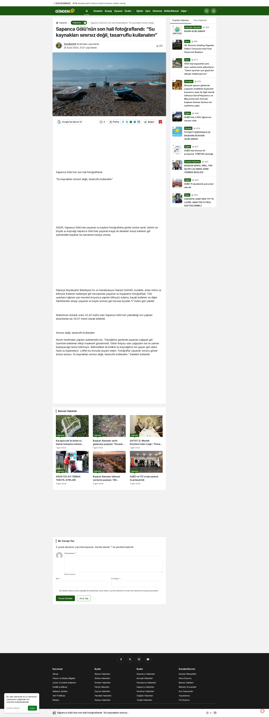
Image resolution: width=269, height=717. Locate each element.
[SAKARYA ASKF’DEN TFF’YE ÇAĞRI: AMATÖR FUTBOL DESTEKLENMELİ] (193, 199)
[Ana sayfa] (86, 11)
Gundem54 (70, 44)
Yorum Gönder (65, 598)
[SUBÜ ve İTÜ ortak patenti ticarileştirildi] (146, 468)
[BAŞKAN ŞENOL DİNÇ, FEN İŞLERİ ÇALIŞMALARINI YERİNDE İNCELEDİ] (193, 167)
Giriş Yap (83, 598)
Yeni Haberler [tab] (200, 20)
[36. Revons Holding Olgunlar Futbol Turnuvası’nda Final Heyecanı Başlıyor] (193, 47)
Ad (58, 578)
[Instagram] (139, 659)
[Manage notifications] (262, 711)
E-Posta (115, 578)
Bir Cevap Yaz (66, 540)
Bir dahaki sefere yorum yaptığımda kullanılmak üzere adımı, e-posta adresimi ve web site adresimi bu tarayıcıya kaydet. (109, 591)
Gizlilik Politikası (13, 708)
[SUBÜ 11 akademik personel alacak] (193, 183)
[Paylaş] (214, 712)
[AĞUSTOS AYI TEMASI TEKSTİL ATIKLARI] (72, 468)
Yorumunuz (70, 553)
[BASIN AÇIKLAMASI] (193, 31)
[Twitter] (130, 659)
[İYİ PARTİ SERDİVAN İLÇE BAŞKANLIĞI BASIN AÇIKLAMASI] (193, 134)
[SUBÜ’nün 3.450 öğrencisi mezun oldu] (193, 117)
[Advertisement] (109, 148)
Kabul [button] (32, 708)
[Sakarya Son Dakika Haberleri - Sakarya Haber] (65, 10)
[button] (85, 23)
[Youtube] (148, 659)
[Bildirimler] (213, 11)
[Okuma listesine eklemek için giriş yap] (160, 122)
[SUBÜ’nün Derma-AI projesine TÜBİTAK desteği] (193, 150)
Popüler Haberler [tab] (180, 20)
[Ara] (206, 11)
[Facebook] (121, 659)
